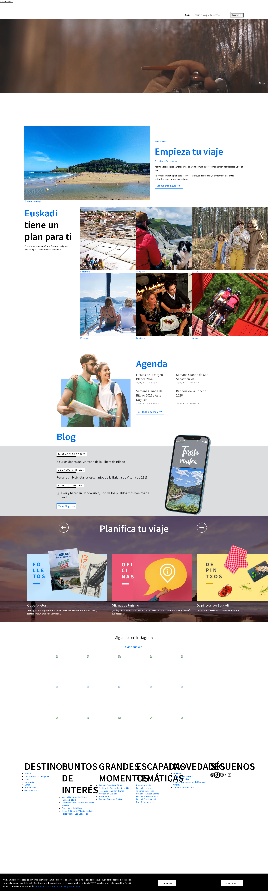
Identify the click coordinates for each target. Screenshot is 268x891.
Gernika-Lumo (31, 790)
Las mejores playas (166, 185)
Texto (187, 15)
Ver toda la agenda (148, 411)
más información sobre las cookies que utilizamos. (57, 886)
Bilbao (27, 773)
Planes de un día (143, 785)
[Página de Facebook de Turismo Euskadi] (36, 16)
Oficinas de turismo (125, 605)
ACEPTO (167, 883)
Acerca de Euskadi (181, 779)
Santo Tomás (105, 796)
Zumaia (28, 784)
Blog (66, 436)
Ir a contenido (6, 1)
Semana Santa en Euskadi (111, 799)
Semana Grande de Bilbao (111, 785)
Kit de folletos (36, 605)
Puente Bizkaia (69, 799)
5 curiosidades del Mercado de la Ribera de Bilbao (91, 462)
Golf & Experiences (145, 802)
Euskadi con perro (144, 788)
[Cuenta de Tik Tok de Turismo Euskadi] (31, 16)
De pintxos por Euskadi (213, 605)
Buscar (235, 15)
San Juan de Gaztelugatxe (36, 776)
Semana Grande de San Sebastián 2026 (192, 376)
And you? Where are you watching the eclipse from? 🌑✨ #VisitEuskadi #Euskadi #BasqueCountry (196, 728)
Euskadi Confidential (146, 799)
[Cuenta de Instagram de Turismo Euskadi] (26, 16)
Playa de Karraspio (33, 201)
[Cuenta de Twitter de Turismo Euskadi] (43, 16)
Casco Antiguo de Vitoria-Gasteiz (77, 811)
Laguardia (29, 781)
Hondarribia (30, 787)
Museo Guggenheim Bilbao (74, 797)
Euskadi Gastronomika (147, 796)
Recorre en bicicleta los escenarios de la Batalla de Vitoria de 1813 (102, 477)
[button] (240, 8)
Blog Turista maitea (182, 776)
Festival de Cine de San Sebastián (114, 788)
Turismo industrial (145, 790)
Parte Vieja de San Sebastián (75, 813)
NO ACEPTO (231, 883)
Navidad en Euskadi (108, 793)
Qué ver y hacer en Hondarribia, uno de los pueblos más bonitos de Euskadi (103, 495)
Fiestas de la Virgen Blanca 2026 (149, 376)
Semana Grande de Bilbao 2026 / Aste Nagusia (149, 395)
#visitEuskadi (161, 141)
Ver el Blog (64, 506)
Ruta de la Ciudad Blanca (147, 793)
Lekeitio (28, 779)
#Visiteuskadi (134, 647)
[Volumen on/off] (264, 83)
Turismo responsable (183, 787)
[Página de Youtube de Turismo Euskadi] (40, 16)
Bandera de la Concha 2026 (191, 393)
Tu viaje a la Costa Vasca (166, 161)
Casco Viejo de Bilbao (72, 808)
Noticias (177, 773)
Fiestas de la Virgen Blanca (111, 790)
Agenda (152, 363)
